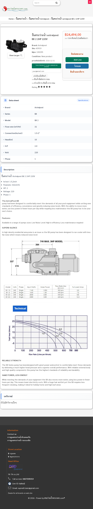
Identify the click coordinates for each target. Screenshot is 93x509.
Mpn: (34, 52)
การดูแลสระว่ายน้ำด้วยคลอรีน (18, 437)
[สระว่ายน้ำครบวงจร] (15, 9)
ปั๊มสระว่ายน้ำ (21, 18)
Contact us (11, 434)
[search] (57, 3)
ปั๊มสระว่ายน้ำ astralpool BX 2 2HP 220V (68, 18)
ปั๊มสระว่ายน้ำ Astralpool (39, 18)
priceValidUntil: (38, 60)
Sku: (33, 48)
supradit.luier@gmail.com (28, 488)
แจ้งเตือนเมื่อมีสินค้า (39, 76)
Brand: (35, 45)
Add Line (77, 59)
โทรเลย (77, 66)
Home (11, 18)
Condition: (36, 56)
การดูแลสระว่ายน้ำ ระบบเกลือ (18, 440)
